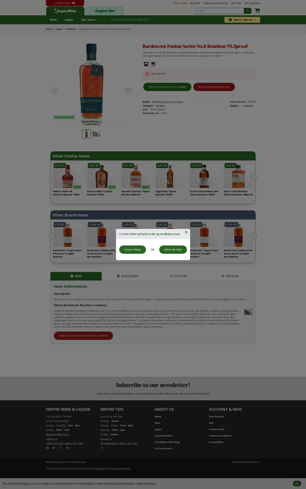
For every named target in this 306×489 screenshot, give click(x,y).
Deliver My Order (173, 249)
